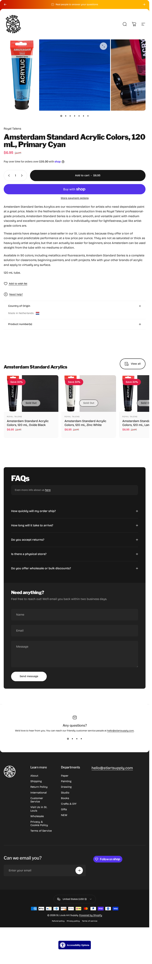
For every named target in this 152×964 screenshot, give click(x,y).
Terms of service (89, 921)
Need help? (16, 294)
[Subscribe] (79, 870)
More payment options (75, 198)
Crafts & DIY (68, 803)
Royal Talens (12, 128)
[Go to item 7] (88, 116)
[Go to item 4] (74, 116)
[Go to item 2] (66, 116)
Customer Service (36, 799)
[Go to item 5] (79, 116)
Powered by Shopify (90, 915)
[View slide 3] (77, 739)
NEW (64, 815)
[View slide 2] (72, 739)
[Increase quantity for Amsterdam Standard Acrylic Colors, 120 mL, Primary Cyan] (22, 175)
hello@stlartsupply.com (120, 730)
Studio (65, 792)
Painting (66, 781)
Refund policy (58, 921)
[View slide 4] (81, 739)
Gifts (64, 809)
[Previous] (5, 4)
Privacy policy (73, 921)
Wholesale (37, 816)
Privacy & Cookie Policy (39, 823)
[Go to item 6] (83, 116)
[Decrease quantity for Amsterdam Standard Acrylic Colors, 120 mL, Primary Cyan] (8, 175)
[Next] (144, 4)
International (38, 792)
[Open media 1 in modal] (103, 46)
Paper (64, 775)
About (34, 775)
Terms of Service (41, 830)
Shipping (36, 781)
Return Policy (39, 786)
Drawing (66, 786)
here (48, 490)
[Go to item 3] (70, 116)
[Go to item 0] (61, 116)
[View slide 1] (68, 739)
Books (65, 798)
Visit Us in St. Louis (38, 808)
